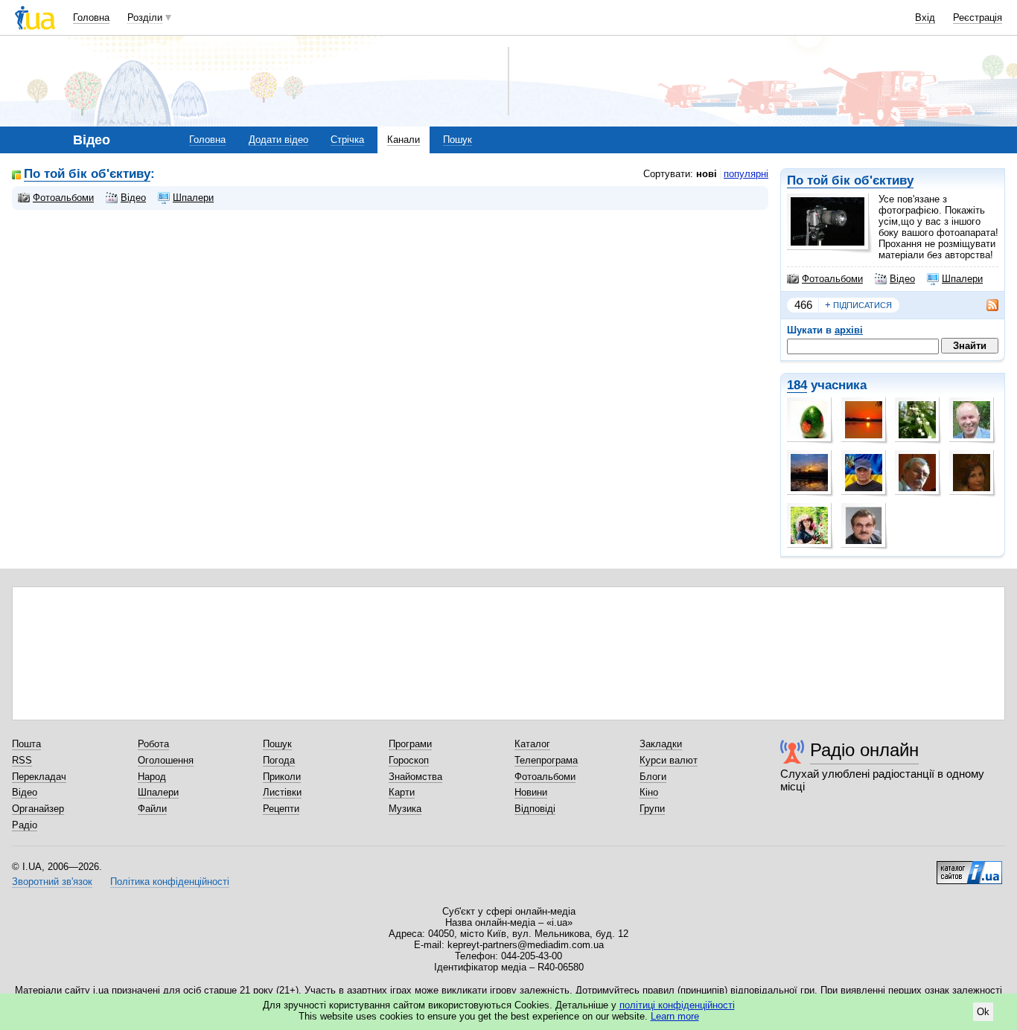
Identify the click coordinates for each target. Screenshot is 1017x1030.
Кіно (649, 792)
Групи (652, 808)
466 (803, 304)
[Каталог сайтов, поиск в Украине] (969, 867)
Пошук (457, 139)
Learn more (675, 1016)
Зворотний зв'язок (52, 881)
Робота (153, 743)
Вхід (925, 17)
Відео (902, 278)
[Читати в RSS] (985, 305)
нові (706, 173)
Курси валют (669, 760)
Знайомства (415, 776)
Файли (152, 808)
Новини (530, 792)
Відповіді (534, 808)
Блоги (653, 776)
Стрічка (347, 139)
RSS (22, 760)
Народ (152, 776)
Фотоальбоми (832, 278)
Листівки (282, 792)
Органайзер (38, 808)
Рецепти (281, 808)
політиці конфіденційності (677, 1005)
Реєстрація (977, 17)
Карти (402, 792)
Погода (279, 760)
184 (797, 385)
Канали (403, 139)
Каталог (532, 743)
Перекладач (39, 776)
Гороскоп (409, 760)
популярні (746, 173)
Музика (405, 808)
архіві (849, 330)
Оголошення (166, 760)
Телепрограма (546, 760)
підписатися (858, 304)
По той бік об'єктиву (850, 180)
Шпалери (962, 278)
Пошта (26, 743)
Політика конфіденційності (169, 881)
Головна (91, 17)
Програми (410, 743)
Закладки (661, 743)
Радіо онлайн (864, 750)
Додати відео (278, 139)
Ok (983, 1011)
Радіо (24, 825)
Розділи (144, 17)
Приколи (282, 776)
